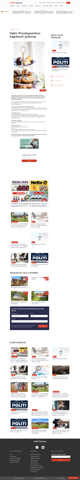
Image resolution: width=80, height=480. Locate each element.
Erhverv (24, 5)
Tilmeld (68, 2)
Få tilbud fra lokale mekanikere (37, 467)
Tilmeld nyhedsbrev (73, 477)
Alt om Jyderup (33, 471)
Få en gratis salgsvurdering (36, 465)
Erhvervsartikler (33, 462)
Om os (11, 454)
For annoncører (13, 456)
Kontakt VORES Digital (15, 460)
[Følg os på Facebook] (37, 447)
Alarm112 (12, 5)
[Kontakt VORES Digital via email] (43, 447)
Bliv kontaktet (43, 326)
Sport (55, 5)
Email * (32, 313)
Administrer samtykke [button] (14, 462)
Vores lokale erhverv (34, 456)
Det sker (30, 5)
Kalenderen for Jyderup (35, 458)
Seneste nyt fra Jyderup (35, 454)
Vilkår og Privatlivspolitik (15, 458)
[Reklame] (29, 144)
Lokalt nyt (38, 5)
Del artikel (42, 90)
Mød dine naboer (47, 5)
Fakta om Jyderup (34, 460)
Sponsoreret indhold (34, 469)
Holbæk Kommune (34, 464)
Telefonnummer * (15, 313)
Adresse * (14, 319)
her (34, 135)
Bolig (18, 5)
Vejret (61, 5)
